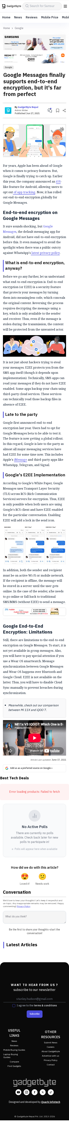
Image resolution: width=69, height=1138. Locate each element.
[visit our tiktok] (51, 1092)
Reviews (32, 17)
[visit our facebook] (35, 1092)
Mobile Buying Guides (14, 1050)
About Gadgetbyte (51, 1051)
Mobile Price (49, 17)
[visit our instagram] (26, 1092)
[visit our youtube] (18, 1092)
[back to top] (62, 1130)
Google (19, 28)
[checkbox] (13, 1005)
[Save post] (57, 110)
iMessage (20, 460)
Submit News (50, 1042)
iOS (58, 181)
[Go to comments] (50, 110)
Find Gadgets (14, 1066)
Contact (51, 1064)
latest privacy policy (45, 253)
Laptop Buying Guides (10, 1056)
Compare (14, 1062)
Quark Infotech (50, 1102)
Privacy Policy (23, 906)
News (18, 17)
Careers (50, 1047)
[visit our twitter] (43, 1092)
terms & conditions (45, 1005)
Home (6, 17)
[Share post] (64, 110)
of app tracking (24, 192)
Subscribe (35, 1014)
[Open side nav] (65, 6)
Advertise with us (50, 1056)
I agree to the (37, 1005)
